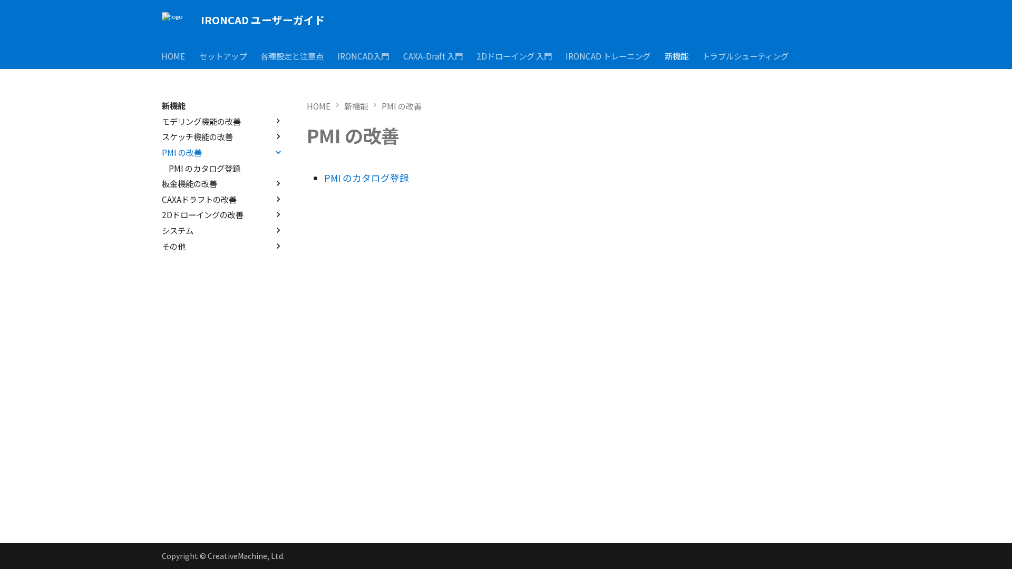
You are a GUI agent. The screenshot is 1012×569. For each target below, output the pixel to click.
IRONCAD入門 (364, 55)
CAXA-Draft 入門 (433, 55)
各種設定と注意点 (292, 55)
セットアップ (223, 55)
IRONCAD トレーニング (608, 55)
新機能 (676, 55)
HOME (174, 55)
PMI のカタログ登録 (366, 177)
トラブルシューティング (746, 55)
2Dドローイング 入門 (514, 55)
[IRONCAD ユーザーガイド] (172, 20)
